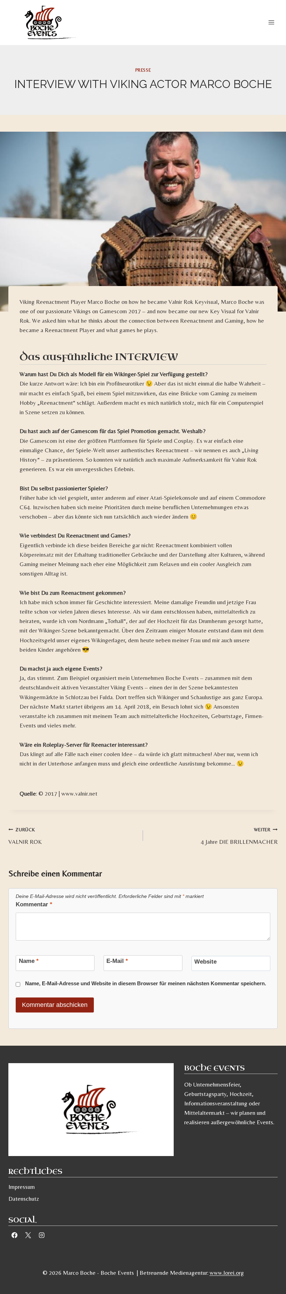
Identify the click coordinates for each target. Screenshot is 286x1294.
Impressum (21, 1186)
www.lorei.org (227, 1272)
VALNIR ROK (25, 836)
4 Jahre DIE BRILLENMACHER (239, 836)
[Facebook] (14, 1235)
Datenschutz (23, 1198)
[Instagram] (41, 1235)
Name (29, 961)
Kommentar (34, 904)
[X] (28, 1235)
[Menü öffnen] (271, 22)
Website (205, 961)
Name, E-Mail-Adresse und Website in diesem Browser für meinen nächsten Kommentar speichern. (145, 983)
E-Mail (117, 961)
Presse (143, 70)
